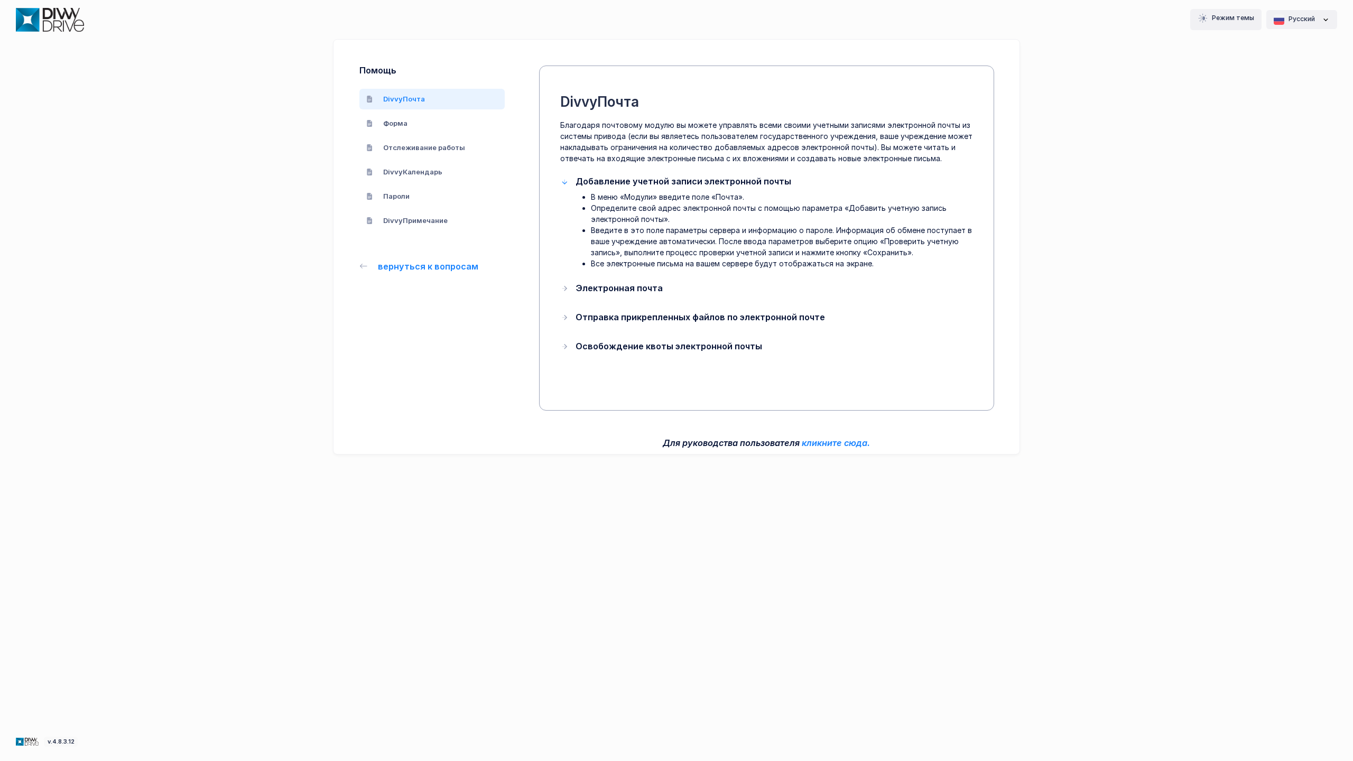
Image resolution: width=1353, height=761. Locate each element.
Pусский (1302, 19)
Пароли (396, 196)
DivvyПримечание (415, 220)
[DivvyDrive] (50, 20)
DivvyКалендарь (412, 172)
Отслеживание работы (424, 147)
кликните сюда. (836, 443)
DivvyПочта (404, 99)
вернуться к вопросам (428, 266)
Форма (395, 123)
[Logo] (28, 741)
